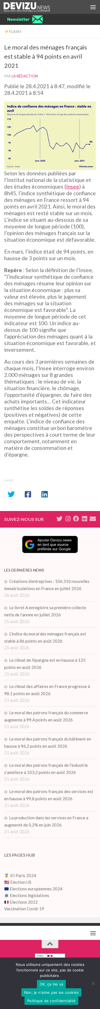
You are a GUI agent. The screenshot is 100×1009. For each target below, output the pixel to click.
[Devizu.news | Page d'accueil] (35, 7)
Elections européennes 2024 (35, 888)
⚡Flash (12, 31)
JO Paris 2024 (22, 875)
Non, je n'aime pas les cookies (51, 992)
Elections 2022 (24, 902)
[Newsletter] (93, 519)
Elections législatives (29, 895)
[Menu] (93, 7)
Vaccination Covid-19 (24, 908)
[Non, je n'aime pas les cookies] (93, 983)
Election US (20, 882)
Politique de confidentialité (51, 1000)
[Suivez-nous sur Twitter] (59, 519)
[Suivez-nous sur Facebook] (76, 519)
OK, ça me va (51, 984)
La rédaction (25, 76)
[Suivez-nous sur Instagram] (68, 519)
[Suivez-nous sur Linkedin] (84, 519)
